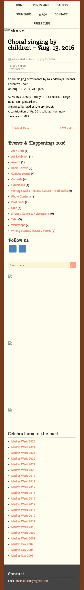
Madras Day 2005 (22, 555)
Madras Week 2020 (23, 470)
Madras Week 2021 (23, 464)
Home (20, 5)
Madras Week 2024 (23, 447)
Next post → (68, 127)
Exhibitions (18, 185)
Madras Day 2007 (22, 544)
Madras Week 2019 (23, 475)
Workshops (18, 225)
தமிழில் (43, 14)
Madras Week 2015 (23, 498)
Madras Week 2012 (23, 515)
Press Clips (42, 23)
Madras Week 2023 (23, 452)
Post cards (17, 202)
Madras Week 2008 (23, 538)
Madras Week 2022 (23, 458)
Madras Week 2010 (23, 527)
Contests (16, 179)
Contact (61, 14)
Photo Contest (20, 196)
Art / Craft (17, 150)
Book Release (19, 168)
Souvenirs (24, 14)
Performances (16, 69)
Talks (14, 219)
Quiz (14, 208)
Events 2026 (40, 5)
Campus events (20, 173)
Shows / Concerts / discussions (30, 213)
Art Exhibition (19, 156)
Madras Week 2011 (23, 521)
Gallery (62, 5)
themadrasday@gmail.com (32, 580)
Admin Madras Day (22, 59)
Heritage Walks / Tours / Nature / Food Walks (39, 190)
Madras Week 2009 (23, 532)
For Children (18, 65)
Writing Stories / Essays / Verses (31, 230)
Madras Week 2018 (23, 481)
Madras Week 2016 (23, 492)
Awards (15, 162)
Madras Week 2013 (23, 510)
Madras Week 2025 (23, 441)
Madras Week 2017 (23, 487)
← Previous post (18, 127)
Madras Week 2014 (23, 504)
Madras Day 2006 (22, 549)
